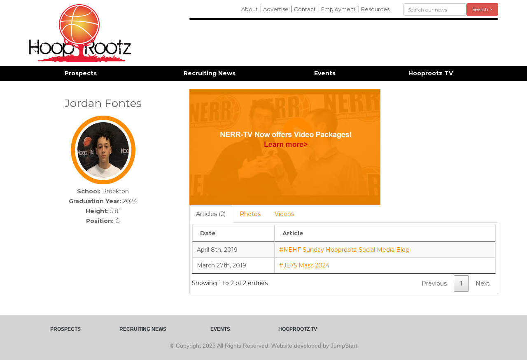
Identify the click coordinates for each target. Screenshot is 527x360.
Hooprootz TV (430, 73)
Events (325, 73)
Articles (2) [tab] (211, 214)
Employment (338, 9)
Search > (482, 9)
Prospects (81, 73)
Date (208, 233)
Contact (305, 9)
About (249, 9)
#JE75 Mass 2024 (304, 265)
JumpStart (344, 345)
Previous (434, 283)
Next (483, 283)
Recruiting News (210, 73)
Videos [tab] (284, 214)
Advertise (276, 9)
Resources (375, 9)
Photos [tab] (250, 214)
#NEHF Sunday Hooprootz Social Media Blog (344, 249)
